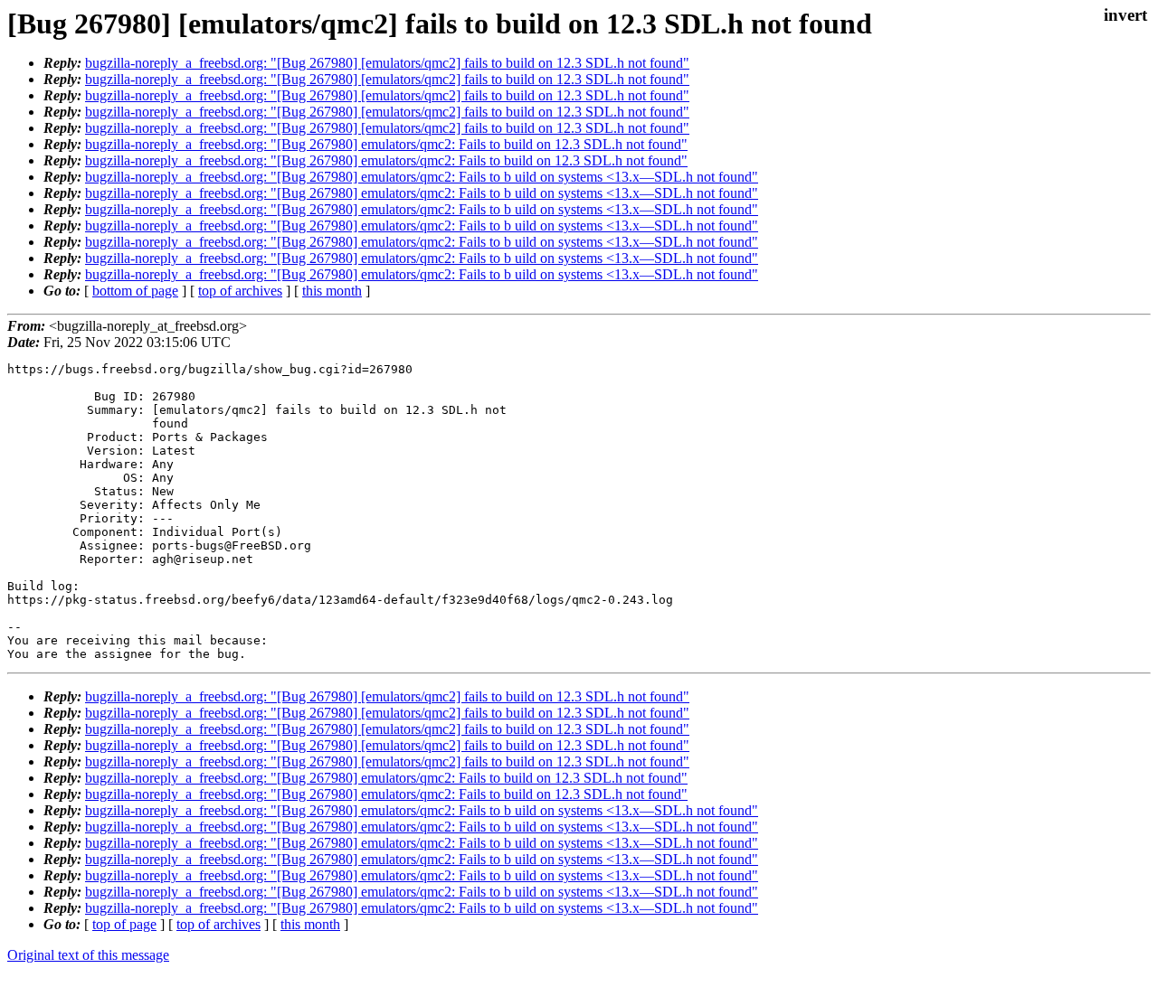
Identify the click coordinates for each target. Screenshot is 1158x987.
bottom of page (135, 290)
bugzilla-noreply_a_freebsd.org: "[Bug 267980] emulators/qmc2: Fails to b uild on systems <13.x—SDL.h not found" (421, 176)
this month (332, 290)
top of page (124, 924)
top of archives (240, 290)
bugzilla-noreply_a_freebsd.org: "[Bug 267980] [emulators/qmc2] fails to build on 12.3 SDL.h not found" (387, 62)
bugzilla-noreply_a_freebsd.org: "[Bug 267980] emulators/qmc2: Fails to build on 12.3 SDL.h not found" (386, 144)
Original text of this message (88, 955)
